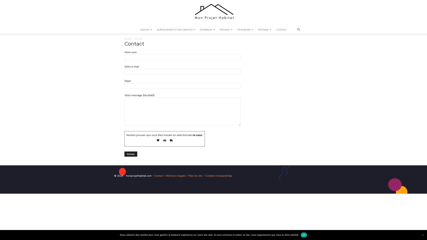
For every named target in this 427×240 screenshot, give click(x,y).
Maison (144, 29)
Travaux (225, 29)
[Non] (422, 235)
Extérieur (206, 29)
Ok (303, 235)
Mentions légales (176, 175)
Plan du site (195, 175)
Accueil (127, 39)
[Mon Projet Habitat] (213, 13)
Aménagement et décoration (175, 29)
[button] (299, 30)
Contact (281, 29)
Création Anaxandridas (218, 175)
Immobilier (244, 29)
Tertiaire (263, 29)
